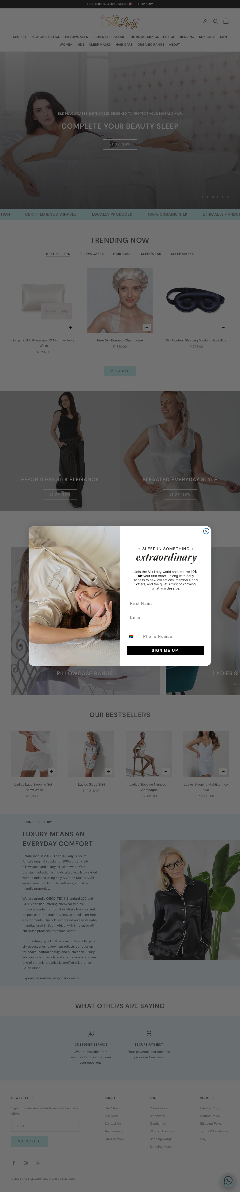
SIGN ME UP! (166, 650)
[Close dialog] (206, 531)
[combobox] (133, 636)
